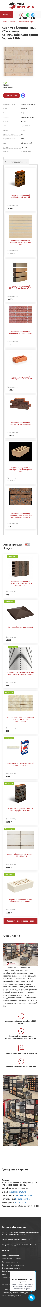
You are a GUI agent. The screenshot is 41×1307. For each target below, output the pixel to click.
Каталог (5, 15)
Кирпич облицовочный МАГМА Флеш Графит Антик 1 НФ (20, 810)
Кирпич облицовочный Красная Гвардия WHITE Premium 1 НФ (20, 673)
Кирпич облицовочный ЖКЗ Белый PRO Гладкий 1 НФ (20, 900)
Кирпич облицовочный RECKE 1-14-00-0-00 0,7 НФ (20, 855)
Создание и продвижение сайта (15, 1245)
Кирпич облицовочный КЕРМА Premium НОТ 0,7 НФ (20, 332)
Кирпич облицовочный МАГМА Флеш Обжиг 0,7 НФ (20, 287)
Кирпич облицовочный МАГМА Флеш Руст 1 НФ (20, 196)
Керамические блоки (10, 1256)
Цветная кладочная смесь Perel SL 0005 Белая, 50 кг (20, 764)
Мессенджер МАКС (24, 1195)
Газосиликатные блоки (11, 1259)
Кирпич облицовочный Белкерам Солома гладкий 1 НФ (20, 470)
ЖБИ (4, 1274)
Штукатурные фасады (11, 1268)
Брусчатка (6, 1271)
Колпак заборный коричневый (20, 627)
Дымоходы (6, 1277)
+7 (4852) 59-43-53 (27, 18)
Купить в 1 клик (11, 95)
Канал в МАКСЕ (22, 1199)
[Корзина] (21, 15)
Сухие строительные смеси (13, 1265)
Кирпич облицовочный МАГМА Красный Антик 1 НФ (20, 378)
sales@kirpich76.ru (17, 1192)
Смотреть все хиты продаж (20, 921)
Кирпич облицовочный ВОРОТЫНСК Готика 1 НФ (20, 423)
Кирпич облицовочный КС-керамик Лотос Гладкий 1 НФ (20, 242)
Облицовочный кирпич (11, 1262)
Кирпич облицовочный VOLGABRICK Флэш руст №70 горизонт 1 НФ (20, 583)
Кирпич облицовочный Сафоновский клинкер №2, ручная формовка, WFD (20, 515)
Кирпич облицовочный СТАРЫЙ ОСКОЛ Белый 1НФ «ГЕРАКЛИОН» (20, 720)
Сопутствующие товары (16, 162)
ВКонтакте (20, 1202)
